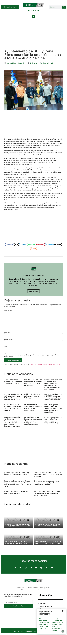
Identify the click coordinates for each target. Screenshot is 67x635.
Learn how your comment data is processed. (45, 364)
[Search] (64, 7)
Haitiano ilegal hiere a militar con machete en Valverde (33, 396)
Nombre (7, 332)
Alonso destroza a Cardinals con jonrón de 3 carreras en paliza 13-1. (13, 382)
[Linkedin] (36, 10)
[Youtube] (38, 10)
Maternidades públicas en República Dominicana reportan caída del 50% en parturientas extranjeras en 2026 (12, 421)
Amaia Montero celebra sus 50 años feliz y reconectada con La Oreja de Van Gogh (53, 420)
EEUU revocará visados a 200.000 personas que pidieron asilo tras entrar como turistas (53, 397)
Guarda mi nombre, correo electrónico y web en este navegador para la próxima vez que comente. (32, 355)
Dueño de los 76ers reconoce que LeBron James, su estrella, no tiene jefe (12, 407)
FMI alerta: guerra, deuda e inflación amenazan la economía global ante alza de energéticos (53, 408)
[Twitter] (33, 10)
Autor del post (33, 291)
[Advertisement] (33, 32)
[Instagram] (31, 10)
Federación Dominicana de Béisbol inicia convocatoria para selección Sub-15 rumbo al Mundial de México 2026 (53, 384)
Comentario (8, 310)
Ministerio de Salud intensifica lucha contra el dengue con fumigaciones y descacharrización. (33, 421)
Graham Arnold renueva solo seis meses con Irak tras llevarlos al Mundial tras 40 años (13, 397)
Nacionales (33, 63)
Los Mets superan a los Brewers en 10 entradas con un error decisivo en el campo (33, 382)
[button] (33, 16)
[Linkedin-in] (30, 567)
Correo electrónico (11, 339)
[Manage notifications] (63, 631)
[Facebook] (29, 10)
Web (5, 346)
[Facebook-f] (15, 567)
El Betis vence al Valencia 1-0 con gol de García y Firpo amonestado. (33, 407)
